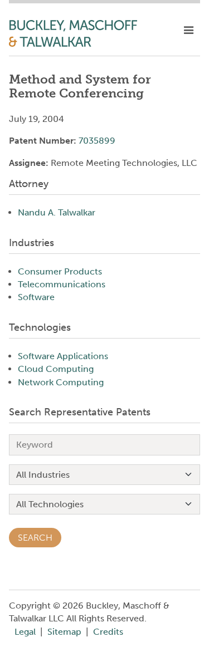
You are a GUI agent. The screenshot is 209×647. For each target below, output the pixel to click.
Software (36, 297)
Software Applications (63, 356)
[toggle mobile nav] (188, 30)
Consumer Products (60, 271)
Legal (25, 631)
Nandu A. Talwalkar (56, 212)
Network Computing (61, 382)
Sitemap (64, 631)
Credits (108, 631)
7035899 (97, 140)
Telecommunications (61, 284)
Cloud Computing (56, 369)
